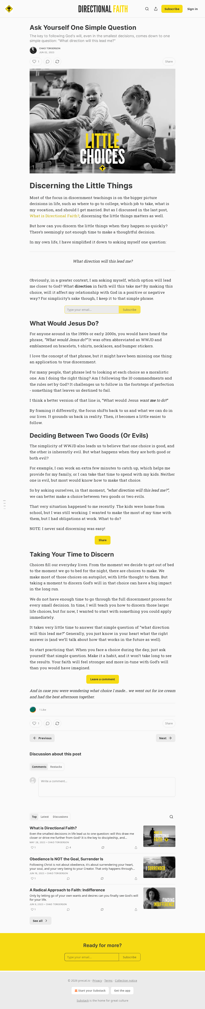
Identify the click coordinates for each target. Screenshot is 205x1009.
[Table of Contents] (4, 504)
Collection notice (126, 980)
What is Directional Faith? (54, 215)
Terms (108, 980)
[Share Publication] (156, 9)
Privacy (97, 980)
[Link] (24, 185)
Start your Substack (92, 990)
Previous (44, 738)
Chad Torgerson (49, 48)
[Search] (147, 9)
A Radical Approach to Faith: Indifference (67, 890)
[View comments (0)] (48, 62)
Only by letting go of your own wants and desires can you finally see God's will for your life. (84, 897)
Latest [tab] (45, 817)
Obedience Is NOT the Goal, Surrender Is (66, 859)
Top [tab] (34, 817)
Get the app (122, 990)
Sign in (192, 9)
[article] (102, 838)
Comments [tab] (39, 767)
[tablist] (47, 767)
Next (163, 738)
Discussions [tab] (60, 817)
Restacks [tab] (56, 767)
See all (38, 921)
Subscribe (172, 9)
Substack (83, 1000)
